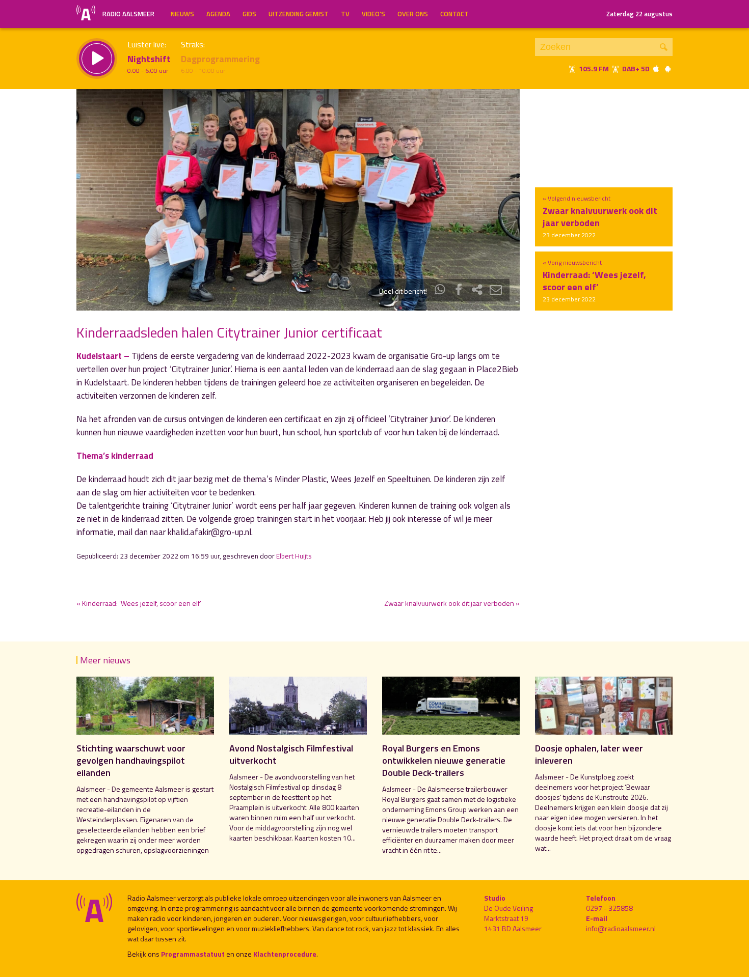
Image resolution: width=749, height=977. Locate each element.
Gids (249, 14)
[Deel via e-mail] (495, 291)
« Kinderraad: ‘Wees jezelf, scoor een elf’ (138, 603)
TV (345, 14)
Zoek (664, 47)
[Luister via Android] (667, 68)
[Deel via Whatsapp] (440, 291)
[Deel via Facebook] (458, 291)
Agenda (218, 14)
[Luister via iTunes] (656, 68)
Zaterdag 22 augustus (639, 14)
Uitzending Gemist (299, 14)
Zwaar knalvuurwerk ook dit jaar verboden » (452, 603)
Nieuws (182, 14)
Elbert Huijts (294, 556)
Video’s (373, 14)
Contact (454, 14)
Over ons (412, 14)
